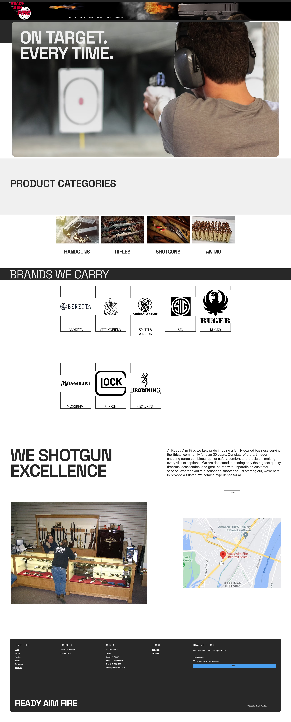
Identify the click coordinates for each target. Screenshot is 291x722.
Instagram (155, 650)
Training (17, 657)
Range (17, 653)
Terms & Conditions (67, 650)
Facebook (155, 653)
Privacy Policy (65, 653)
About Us (18, 668)
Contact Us (19, 664)
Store (17, 650)
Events (17, 661)
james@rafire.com (118, 668)
